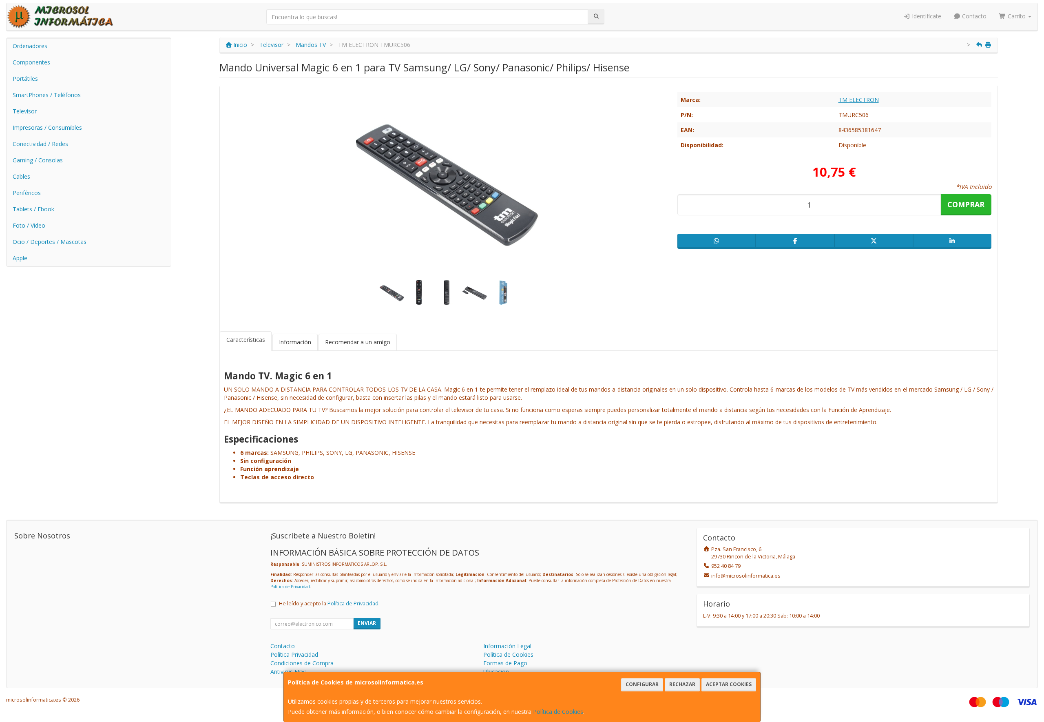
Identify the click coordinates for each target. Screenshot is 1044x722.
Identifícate (925, 16)
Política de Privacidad (290, 586)
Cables (21, 176)
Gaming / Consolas (38, 160)
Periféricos (27, 193)
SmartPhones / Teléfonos (47, 95)
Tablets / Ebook (33, 209)
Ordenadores (30, 46)
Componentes (31, 62)
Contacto (973, 16)
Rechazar (682, 684)
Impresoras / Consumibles (47, 127)
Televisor (25, 111)
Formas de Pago (505, 663)
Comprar (965, 204)
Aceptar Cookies (729, 684)
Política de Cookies (558, 711)
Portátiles (25, 78)
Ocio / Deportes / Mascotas (49, 242)
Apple (20, 258)
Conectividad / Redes (40, 144)
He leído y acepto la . (329, 603)
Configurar (642, 684)
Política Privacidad (294, 654)
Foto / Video (29, 225)
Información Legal (507, 646)
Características (245, 339)
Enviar (367, 623)
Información (295, 342)
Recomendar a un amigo (357, 342)
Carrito (1016, 16)
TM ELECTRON (858, 100)
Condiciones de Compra (302, 663)
